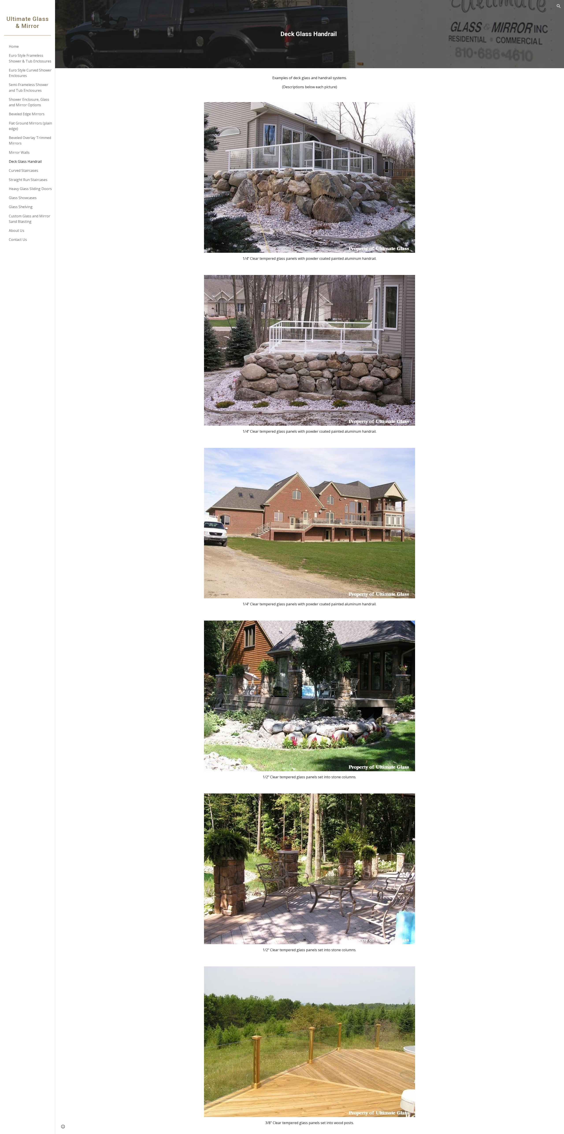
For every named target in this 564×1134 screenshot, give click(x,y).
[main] (309, 34)
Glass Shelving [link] (21, 206)
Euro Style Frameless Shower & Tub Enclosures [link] (30, 58)
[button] (558, 6)
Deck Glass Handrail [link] (25, 161)
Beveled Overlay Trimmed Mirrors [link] (30, 140)
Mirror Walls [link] (19, 152)
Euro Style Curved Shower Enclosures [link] (30, 73)
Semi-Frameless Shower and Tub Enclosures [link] (28, 87)
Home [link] (14, 46)
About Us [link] (16, 230)
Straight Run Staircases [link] (28, 179)
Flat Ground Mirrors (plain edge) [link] (30, 126)
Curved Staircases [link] (23, 170)
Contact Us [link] (18, 239)
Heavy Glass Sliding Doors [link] (30, 188)
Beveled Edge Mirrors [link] (27, 114)
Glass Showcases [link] (23, 197)
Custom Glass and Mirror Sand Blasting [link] (29, 219)
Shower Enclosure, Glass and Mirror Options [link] (29, 102)
